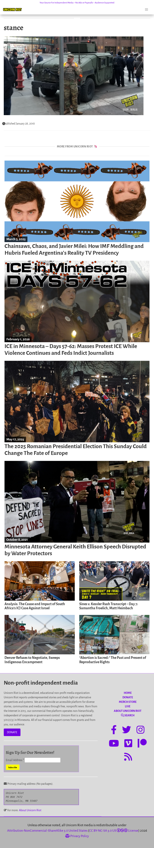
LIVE (127, 706)
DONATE (12, 732)
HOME (128, 692)
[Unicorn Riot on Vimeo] (128, 744)
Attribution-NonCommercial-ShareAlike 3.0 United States (47, 830)
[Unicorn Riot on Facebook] (114, 730)
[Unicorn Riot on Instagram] (140, 730)
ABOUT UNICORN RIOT (127, 710)
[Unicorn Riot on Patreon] (142, 744)
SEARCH (129, 715)
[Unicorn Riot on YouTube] (114, 744)
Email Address (15, 760)
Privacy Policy (79, 836)
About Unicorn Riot (30, 810)
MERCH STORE (128, 701)
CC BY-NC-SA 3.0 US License (113, 830)
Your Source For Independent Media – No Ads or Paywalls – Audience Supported (77, 3)
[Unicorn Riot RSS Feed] (128, 757)
